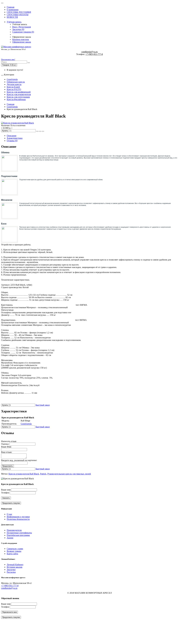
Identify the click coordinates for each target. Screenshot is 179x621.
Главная (10, 7)
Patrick (43, 474)
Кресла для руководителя (19, 94)
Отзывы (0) (12, 140)
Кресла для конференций (19, 92)
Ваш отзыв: (6, 452)
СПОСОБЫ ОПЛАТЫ (17, 14)
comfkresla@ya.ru (89, 52)
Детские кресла (14, 84)
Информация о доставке (18, 516)
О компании (12, 9)
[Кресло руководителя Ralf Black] (17, 123)
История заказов (14, 567)
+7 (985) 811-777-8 (94, 54)
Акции (10, 538)
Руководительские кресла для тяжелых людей (69, 474)
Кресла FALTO (14, 89)
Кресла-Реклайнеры (16, 99)
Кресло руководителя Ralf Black (24, 474)
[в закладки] (40, 131)
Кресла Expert (13, 87)
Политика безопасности (18, 519)
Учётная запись (14, 22)
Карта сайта (12, 553)
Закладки (11, 569)
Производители (14, 530)
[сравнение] (43, 131)
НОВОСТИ (12, 17)
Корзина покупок (20, 39)
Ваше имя (5, 490)
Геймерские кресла (16, 82)
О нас (9, 514)
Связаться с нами (15, 548)
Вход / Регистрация (21, 27)
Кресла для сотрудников (18, 97)
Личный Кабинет (15, 564)
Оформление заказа (21, 42)
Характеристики (15, 138)
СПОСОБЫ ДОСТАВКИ (19, 12)
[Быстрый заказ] (37, 131)
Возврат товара (14, 551)
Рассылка (11, 572)
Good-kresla (12, 79)
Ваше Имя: (6, 447)
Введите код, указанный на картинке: (19, 460)
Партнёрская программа (18, 535)
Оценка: (5, 444)
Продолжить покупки (11, 503)
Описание (11, 135)
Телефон (5, 492)
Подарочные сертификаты (19, 533)
